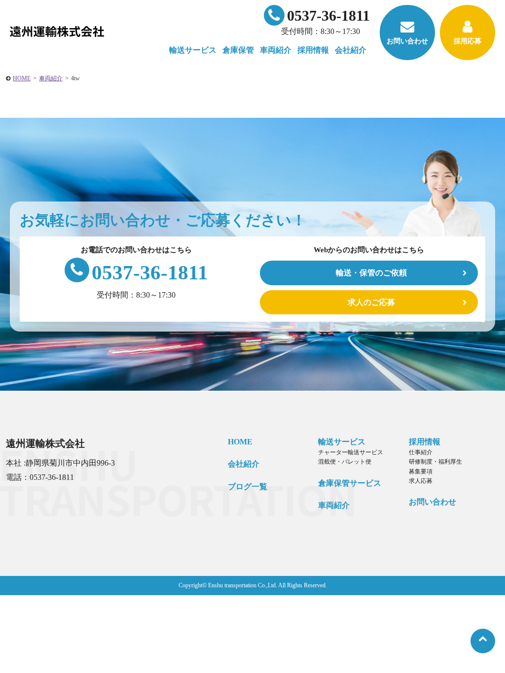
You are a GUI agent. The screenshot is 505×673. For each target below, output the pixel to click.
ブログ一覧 (247, 486)
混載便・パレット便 (344, 461)
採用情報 (424, 441)
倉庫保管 (238, 50)
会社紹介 (243, 464)
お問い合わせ (407, 41)
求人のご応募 (371, 302)
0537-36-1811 (328, 15)
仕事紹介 (421, 452)
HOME (22, 78)
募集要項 (421, 471)
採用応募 (467, 41)
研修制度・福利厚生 (435, 461)
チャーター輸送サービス (350, 452)
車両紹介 (275, 50)
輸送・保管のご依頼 (371, 273)
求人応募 (421, 480)
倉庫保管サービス (349, 483)
